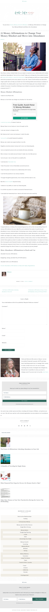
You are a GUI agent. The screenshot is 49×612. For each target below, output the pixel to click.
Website (4, 342)
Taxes (25, 560)
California (25, 570)
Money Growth (24, 542)
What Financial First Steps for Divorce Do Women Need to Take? (20, 483)
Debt (25, 536)
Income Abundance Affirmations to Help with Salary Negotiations (18, 265)
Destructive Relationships (24, 516)
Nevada (25, 572)
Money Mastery (24, 553)
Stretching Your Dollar (25, 538)
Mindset (3, 39)
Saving (25, 550)
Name (4, 328)
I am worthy (4, 138)
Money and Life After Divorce (24, 525)
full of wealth (9, 181)
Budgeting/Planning (25, 532)
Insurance (25, 556)
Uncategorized (24, 575)
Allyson (9, 272)
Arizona (25, 567)
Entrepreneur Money (24, 521)
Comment (5, 306)
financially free (12, 161)
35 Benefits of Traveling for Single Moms (13, 466)
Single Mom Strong (25, 527)
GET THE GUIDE (24, 118)
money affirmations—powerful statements (13, 77)
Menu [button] (25, 1)
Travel (24, 565)
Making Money (25, 546)
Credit (25, 534)
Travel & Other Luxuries (25, 562)
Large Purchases (25, 558)
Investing (25, 544)
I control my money (6, 122)
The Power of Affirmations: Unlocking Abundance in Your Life (20, 449)
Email (4, 335)
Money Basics (24, 530)
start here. (45, 372)
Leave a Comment (28, 281)
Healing (25, 518)
